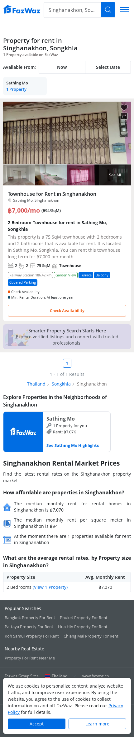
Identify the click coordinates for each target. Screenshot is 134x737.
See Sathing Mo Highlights (72, 445)
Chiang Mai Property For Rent (91, 636)
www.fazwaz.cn (95, 676)
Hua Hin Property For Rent (83, 626)
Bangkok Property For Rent (30, 617)
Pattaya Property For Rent (29, 626)
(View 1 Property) (50, 587)
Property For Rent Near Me (30, 658)
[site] (22, 9)
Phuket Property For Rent (84, 617)
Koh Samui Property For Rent (32, 636)
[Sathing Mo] (56, 432)
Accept (37, 724)
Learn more (97, 724)
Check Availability (67, 310)
